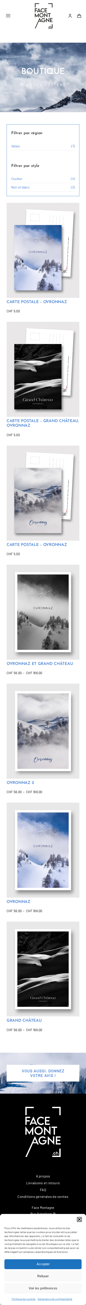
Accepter (43, 1264)
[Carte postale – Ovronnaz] (43, 250)
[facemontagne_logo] (43, 5)
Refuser (43, 1276)
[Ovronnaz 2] (43, 731)
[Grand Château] (43, 969)
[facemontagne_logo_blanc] (43, 1108)
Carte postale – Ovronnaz (37, 302)
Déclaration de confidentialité (55, 1298)
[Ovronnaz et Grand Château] (43, 612)
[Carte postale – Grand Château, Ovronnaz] (43, 369)
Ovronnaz (18, 902)
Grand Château (24, 1021)
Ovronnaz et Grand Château (40, 664)
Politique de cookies (24, 1298)
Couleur (16, 179)
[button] (79, 1219)
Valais (15, 146)
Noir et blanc (20, 187)
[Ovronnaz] (43, 850)
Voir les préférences (43, 1288)
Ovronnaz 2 (20, 783)
